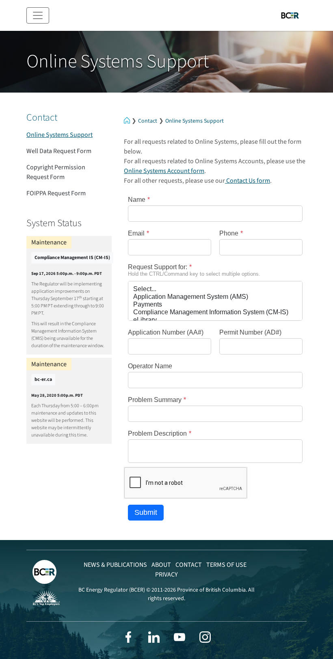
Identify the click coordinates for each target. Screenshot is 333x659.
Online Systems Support (194, 121)
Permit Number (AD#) (250, 332)
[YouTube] (179, 637)
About (161, 564)
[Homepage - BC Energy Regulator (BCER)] (290, 15)
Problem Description (157, 433)
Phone (228, 233)
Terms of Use (226, 564)
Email (136, 233)
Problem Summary (155, 399)
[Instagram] (205, 637)
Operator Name (150, 366)
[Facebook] (128, 637)
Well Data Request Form (58, 151)
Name (136, 199)
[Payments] (215, 305)
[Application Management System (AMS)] (215, 297)
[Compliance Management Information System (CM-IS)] (215, 312)
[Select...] (215, 289)
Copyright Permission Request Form (55, 172)
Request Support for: (157, 267)
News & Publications (115, 564)
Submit (145, 512)
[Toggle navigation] (37, 15)
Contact (147, 121)
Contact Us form (247, 180)
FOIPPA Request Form (56, 193)
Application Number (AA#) (165, 332)
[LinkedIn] (154, 637)
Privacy (166, 574)
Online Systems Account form (164, 170)
